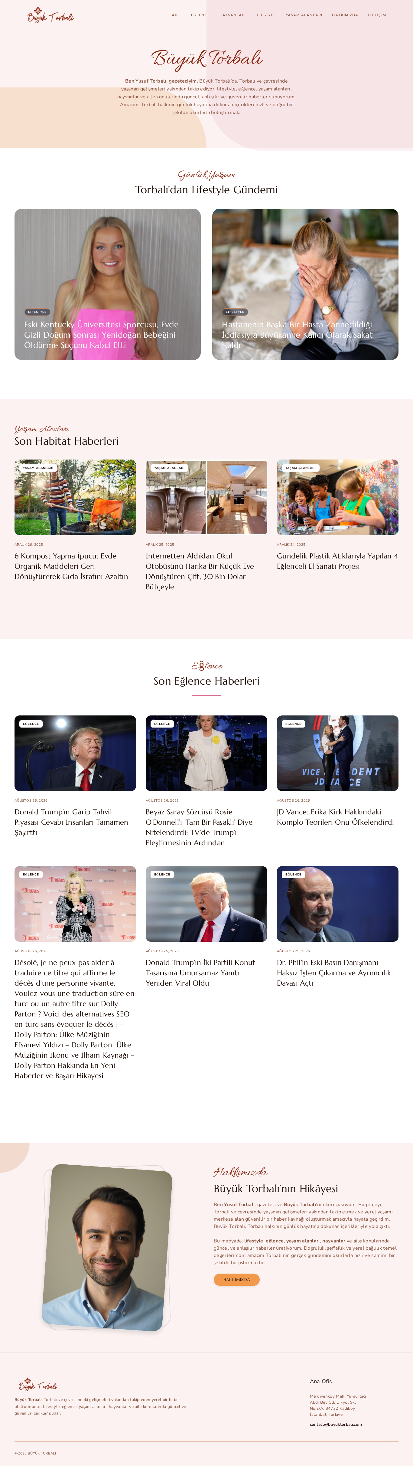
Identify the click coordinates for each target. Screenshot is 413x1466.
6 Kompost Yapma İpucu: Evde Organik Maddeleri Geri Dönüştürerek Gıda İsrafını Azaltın (71, 566)
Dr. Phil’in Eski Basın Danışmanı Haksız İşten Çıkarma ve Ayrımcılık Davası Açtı (334, 973)
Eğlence (200, 15)
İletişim (377, 15)
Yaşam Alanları (304, 15)
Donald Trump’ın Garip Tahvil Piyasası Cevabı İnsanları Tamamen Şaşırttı (71, 822)
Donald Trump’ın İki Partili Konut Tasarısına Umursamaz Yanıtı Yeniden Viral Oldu (200, 973)
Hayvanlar (232, 15)
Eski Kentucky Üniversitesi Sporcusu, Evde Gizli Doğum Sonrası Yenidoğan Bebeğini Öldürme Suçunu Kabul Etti (101, 334)
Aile (176, 15)
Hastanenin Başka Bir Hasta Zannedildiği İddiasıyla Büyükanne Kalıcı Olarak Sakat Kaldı (297, 334)
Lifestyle (265, 15)
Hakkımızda (345, 15)
